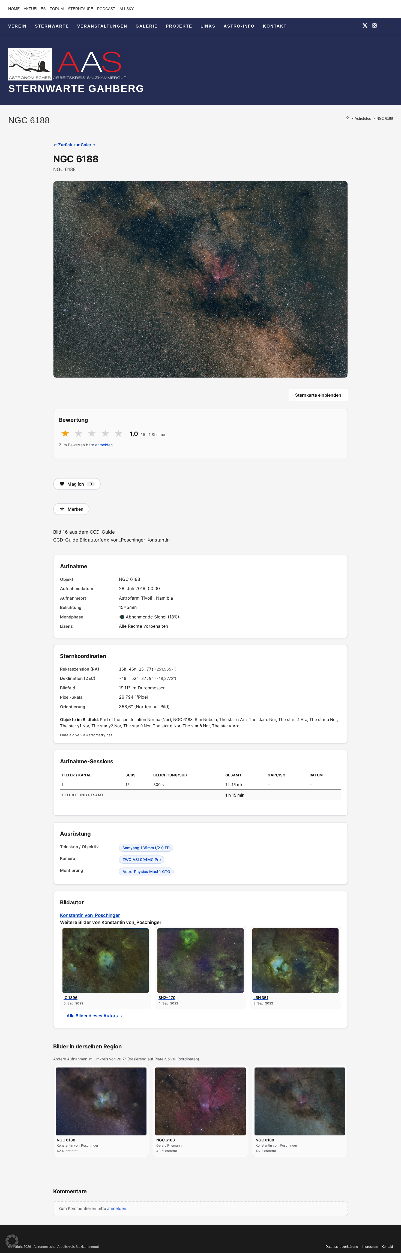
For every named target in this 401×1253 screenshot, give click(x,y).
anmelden (104, 444)
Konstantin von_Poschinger (90, 915)
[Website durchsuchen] (387, 27)
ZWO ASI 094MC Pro (141, 859)
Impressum (370, 1247)
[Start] (347, 118)
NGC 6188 (384, 118)
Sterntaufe (80, 9)
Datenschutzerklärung (341, 1247)
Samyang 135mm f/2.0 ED (146, 847)
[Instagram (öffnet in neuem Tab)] (374, 25)
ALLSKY (126, 9)
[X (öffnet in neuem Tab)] (365, 25)
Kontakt (387, 1247)
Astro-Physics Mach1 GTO (146, 871)
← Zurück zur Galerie (74, 144)
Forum (57, 9)
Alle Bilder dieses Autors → (95, 1015)
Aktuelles (35, 9)
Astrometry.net (99, 735)
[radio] (65, 433)
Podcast (106, 9)
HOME (14, 9)
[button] (12, 1241)
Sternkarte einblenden (318, 395)
